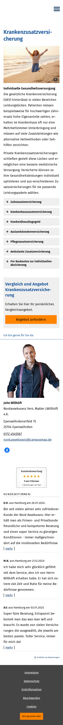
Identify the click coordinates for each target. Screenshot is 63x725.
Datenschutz (31, 681)
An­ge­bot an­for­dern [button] (31, 319)
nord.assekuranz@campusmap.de (28, 440)
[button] (25, 202)
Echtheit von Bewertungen (48, 657)
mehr (9, 549)
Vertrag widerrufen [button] (31, 716)
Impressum (31, 672)
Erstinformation (31, 689)
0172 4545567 (13, 434)
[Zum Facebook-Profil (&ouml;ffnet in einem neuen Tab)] (7, 450)
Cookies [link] (31, 706)
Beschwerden (31, 698)
